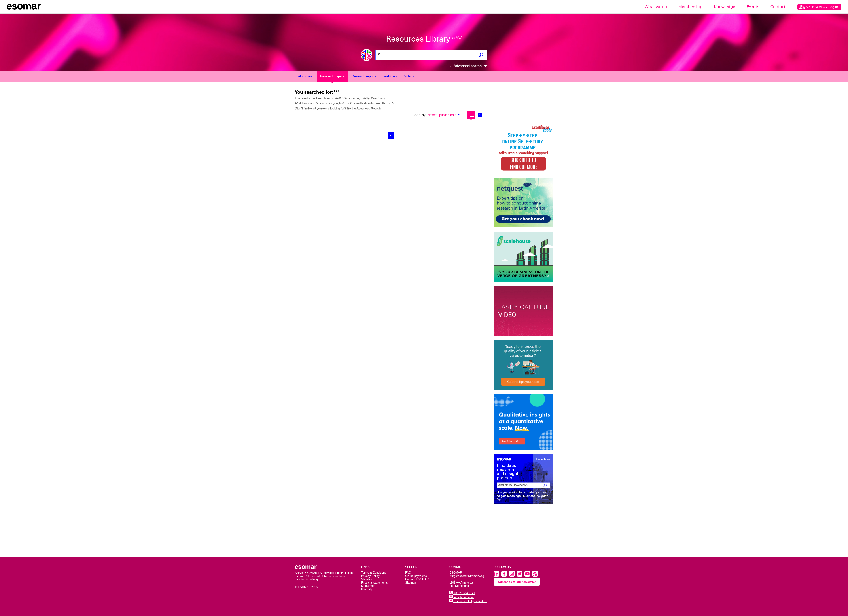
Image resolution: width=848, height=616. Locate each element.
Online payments (416, 576)
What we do (656, 7)
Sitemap (410, 582)
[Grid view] (480, 115)
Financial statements (374, 582)
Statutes (366, 579)
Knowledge (724, 7)
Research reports (364, 76)
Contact (778, 7)
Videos (409, 76)
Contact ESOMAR (417, 579)
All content (305, 76)
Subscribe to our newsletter (517, 582)
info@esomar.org (464, 597)
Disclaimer (368, 585)
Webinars (390, 76)
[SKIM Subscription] (523, 365)
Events (753, 7)
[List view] (471, 115)
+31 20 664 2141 (464, 593)
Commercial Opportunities (470, 601)
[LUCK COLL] (523, 257)
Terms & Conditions (373, 572)
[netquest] (523, 202)
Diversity (366, 589)
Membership (690, 7)
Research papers (332, 76)
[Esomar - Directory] (523, 479)
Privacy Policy (370, 576)
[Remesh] (523, 422)
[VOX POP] (523, 311)
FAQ (408, 572)
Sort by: (420, 115)
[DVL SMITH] (523, 148)
